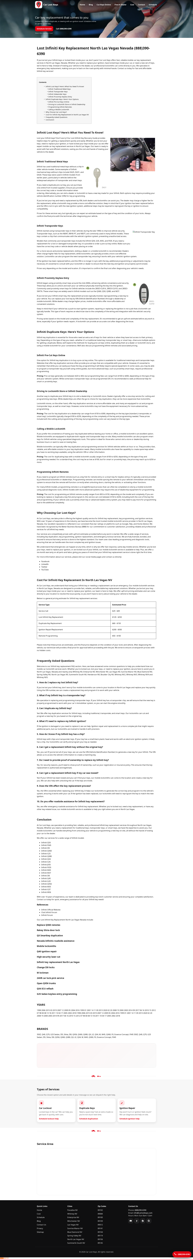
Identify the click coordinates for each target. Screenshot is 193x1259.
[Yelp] (142, 1220)
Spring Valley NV (74, 1235)
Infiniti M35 (46, 886)
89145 (100, 1243)
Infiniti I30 (45, 875)
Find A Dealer (120, 4)
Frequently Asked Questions (56, 117)
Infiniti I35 (45, 848)
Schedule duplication (88, 1118)
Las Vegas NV (73, 1224)
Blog (91, 4)
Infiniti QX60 (46, 851)
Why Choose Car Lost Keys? (56, 112)
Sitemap (40, 1232)
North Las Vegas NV (75, 1239)
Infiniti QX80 (46, 856)
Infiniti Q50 (46, 842)
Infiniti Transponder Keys (58, 91)
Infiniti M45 (46, 870)
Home (82, 4)
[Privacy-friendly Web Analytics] (96, 1258)
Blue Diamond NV (74, 1232)
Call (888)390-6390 (63, 29)
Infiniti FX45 (46, 845)
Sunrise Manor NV (75, 1228)
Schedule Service (44, 29)
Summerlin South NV (76, 1243)
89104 (100, 1232)
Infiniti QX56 (46, 884)
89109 (100, 1221)
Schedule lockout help (49, 1118)
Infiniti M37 (46, 873)
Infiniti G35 (46, 862)
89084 (100, 1214)
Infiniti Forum (47, 915)
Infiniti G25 (46, 853)
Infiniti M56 (46, 892)
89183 (100, 1217)
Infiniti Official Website (50, 909)
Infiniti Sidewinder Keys (57, 94)
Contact (141, 4)
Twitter (44, 567)
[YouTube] (130, 1220)
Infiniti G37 (46, 889)
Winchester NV (73, 1221)
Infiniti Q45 (46, 878)
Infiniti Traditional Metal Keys (59, 89)
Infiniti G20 (46, 881)
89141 (100, 1228)
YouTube (45, 569)
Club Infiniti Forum (49, 912)
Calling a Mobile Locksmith (58, 109)
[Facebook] (136, 1220)
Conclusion (50, 120)
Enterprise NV (73, 1217)
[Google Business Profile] (148, 1220)
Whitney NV (72, 1214)
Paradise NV (72, 1210)
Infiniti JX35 (46, 864)
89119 (100, 1235)
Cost (132, 4)
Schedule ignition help (130, 1118)
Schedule (153, 4)
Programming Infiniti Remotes (60, 107)
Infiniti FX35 (46, 867)
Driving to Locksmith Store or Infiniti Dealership (66, 104)
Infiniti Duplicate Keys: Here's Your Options (62, 99)
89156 (100, 1239)
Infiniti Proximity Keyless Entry (60, 97)
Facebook (45, 561)
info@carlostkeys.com (143, 1213)
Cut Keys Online (104, 4)
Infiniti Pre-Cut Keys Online (58, 102)
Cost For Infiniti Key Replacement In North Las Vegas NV (67, 114)
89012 (100, 1224)
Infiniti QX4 (46, 859)
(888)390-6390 (140, 1210)
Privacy (40, 1228)
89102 (100, 1210)
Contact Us (41, 1224)
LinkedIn (45, 564)
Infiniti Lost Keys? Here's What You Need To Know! (65, 86)
